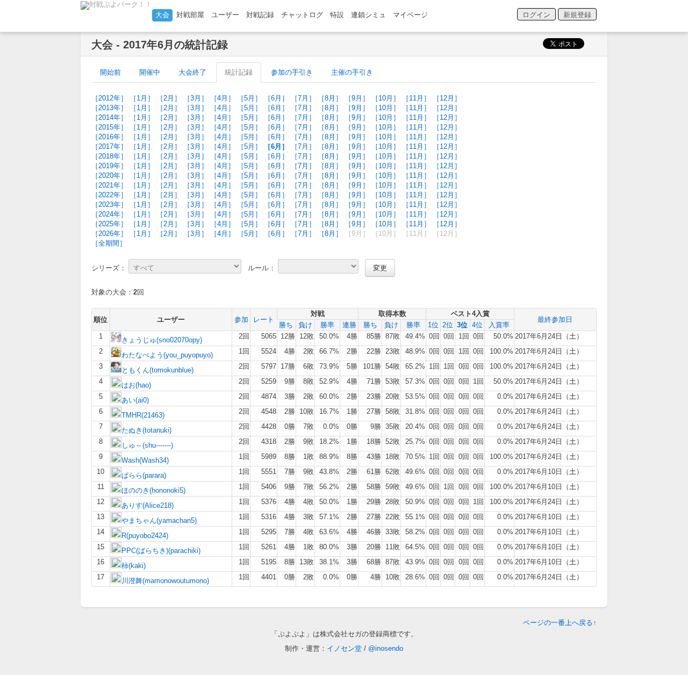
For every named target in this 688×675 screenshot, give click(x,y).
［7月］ (303, 98)
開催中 (149, 72)
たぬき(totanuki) (146, 430)
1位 (433, 325)
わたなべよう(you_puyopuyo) (167, 355)
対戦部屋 (190, 15)
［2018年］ (109, 156)
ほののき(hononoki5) (153, 490)
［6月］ (276, 98)
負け (305, 325)
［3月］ (195, 98)
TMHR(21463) (142, 415)
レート (263, 319)
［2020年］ (109, 175)
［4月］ (222, 98)
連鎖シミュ (368, 15)
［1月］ (142, 98)
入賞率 (499, 325)
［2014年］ (109, 117)
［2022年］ (109, 195)
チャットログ (302, 15)
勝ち (286, 325)
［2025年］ (109, 224)
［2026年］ (109, 233)
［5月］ (249, 98)
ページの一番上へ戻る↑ (560, 623)
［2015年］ (109, 127)
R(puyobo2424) (144, 536)
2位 (447, 325)
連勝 (349, 325)
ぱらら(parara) (143, 475)
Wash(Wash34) (145, 460)
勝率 (327, 325)
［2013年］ (109, 108)
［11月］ (416, 98)
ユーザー (225, 15)
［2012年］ (109, 98)
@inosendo (385, 648)
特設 (337, 15)
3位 (462, 325)
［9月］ (357, 98)
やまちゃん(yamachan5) (159, 520)
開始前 (110, 72)
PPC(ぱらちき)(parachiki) (160, 551)
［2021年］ (109, 185)
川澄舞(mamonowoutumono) (165, 581)
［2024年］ (109, 214)
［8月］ (330, 98)
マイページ (410, 15)
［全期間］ (108, 243)
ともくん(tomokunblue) (157, 370)
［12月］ (447, 98)
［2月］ (168, 98)
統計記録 (239, 72)
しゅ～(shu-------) (147, 445)
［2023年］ (109, 204)
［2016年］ (109, 137)
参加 (241, 319)
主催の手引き (352, 72)
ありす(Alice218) (147, 505)
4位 (477, 325)
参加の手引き (292, 72)
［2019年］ (109, 166)
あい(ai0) (135, 400)
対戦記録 (260, 15)
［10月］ (385, 98)
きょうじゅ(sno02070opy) (161, 340)
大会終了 (192, 72)
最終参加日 (555, 319)
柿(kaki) (133, 566)
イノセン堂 (344, 648)
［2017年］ (109, 146)
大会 (162, 15)
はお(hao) (136, 385)
